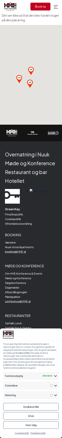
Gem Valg (31, 425)
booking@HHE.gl (15, 251)
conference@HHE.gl (18, 301)
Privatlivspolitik (38, 433)
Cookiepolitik (22, 433)
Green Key (12, 209)
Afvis (31, 415)
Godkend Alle (31, 406)
